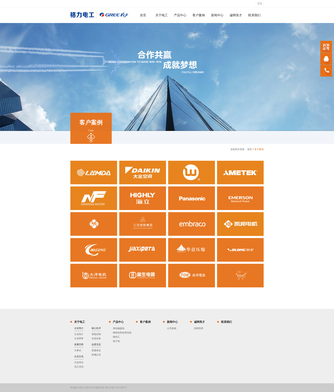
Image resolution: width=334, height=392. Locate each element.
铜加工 (116, 337)
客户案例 (145, 321)
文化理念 (79, 362)
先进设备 (96, 338)
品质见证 (96, 344)
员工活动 (79, 366)
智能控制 (96, 334)
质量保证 (96, 350)
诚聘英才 (199, 321)
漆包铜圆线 (118, 328)
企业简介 (79, 328)
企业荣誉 (79, 338)
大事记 (77, 350)
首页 (249, 149)
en (260, 3)
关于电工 (79, 321)
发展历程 (79, 344)
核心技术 (96, 328)
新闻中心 (172, 321)
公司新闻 (171, 328)
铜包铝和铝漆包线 (122, 332)
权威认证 (96, 354)
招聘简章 (198, 328)
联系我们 (226, 321)
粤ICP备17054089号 (116, 387)
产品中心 (118, 321)
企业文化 (79, 356)
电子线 (116, 341)
